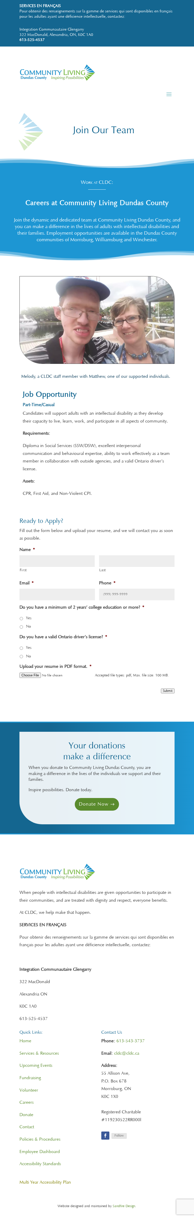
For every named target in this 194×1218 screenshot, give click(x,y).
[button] (169, 94)
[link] (97, 79)
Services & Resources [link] (39, 1053)
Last (102, 570)
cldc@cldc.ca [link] (126, 1053)
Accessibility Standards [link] (40, 1164)
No (28, 627)
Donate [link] (26, 1115)
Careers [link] (26, 1102)
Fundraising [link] (30, 1078)
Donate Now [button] (93, 804)
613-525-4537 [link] (32, 40)
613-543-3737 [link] (130, 1041)
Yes (28, 618)
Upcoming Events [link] (35, 1066)
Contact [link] (26, 1127)
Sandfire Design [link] (124, 1206)
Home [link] (25, 1041)
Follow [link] (119, 1136)
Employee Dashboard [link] (39, 1152)
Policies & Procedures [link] (39, 1139)
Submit (168, 691)
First (23, 570)
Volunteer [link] (28, 1090)
